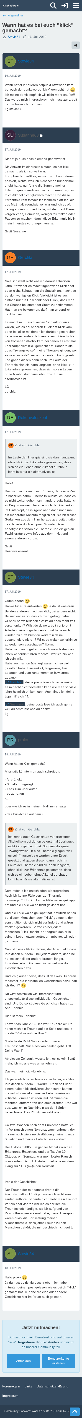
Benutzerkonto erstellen (58, 1361)
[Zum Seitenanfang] (75, 1412)
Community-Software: (28, 1411)
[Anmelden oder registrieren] (64, 5)
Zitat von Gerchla (27, 445)
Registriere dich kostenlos (38, 1342)
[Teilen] (76, 45)
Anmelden (23, 1361)
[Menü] (76, 5)
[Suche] (53, 5)
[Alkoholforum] (10, 5)
